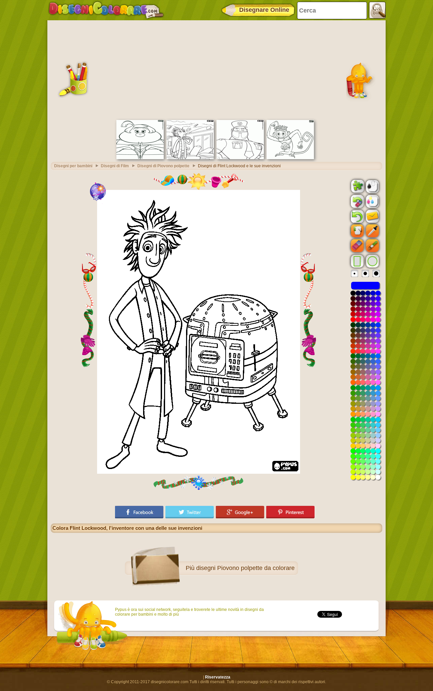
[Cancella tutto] (356, 201)
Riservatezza (217, 677)
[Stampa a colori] (371, 201)
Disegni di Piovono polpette (163, 166)
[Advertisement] (216, 69)
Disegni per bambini (73, 166)
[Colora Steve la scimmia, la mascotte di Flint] (290, 157)
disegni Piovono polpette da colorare (245, 568)
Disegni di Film (115, 166)
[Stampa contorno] (371, 185)
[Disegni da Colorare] (106, 10)
